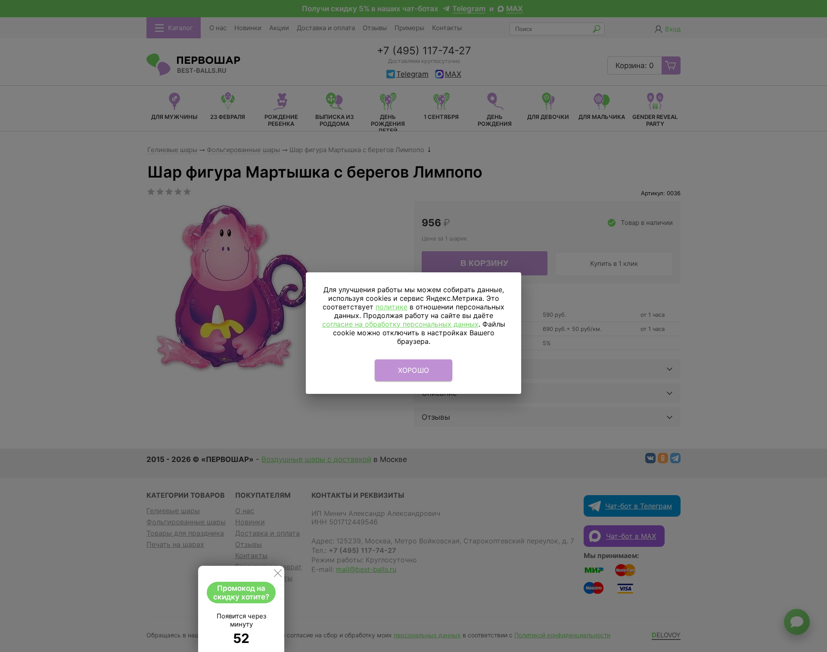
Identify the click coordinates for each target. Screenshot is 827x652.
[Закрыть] (277, 575)
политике (391, 307)
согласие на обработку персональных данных (400, 324)
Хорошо (413, 370)
